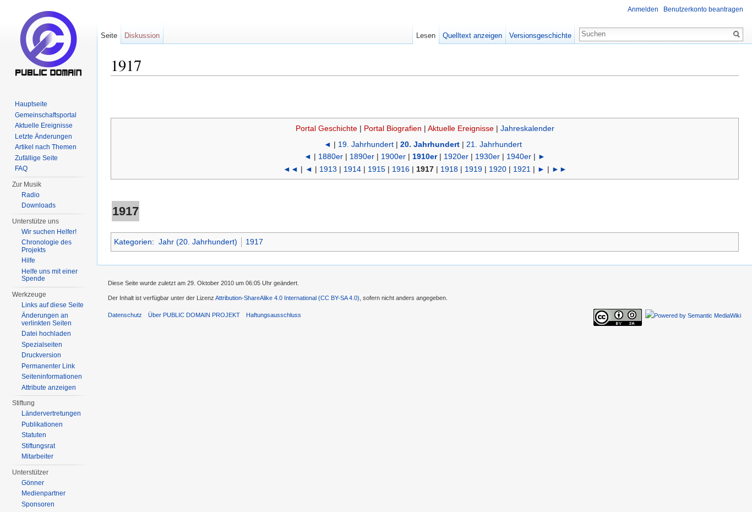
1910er (424, 156)
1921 (522, 169)
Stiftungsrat (38, 446)
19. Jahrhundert (366, 144)
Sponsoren (38, 504)
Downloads (38, 205)
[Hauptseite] (48, 44)
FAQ (21, 168)
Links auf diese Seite (52, 305)
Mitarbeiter (37, 456)
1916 (401, 169)
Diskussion (142, 35)
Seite (109, 35)
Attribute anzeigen (48, 387)
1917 (254, 241)
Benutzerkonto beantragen (703, 9)
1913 (328, 169)
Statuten (33, 435)
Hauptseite (31, 104)
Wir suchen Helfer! (49, 232)
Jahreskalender (527, 128)
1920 (497, 169)
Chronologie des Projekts (46, 246)
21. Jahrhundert (494, 144)
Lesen (425, 35)
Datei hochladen (46, 333)
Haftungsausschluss (273, 315)
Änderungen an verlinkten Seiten (46, 319)
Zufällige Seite (36, 158)
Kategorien (133, 241)
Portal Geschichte (326, 128)
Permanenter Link (48, 366)
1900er (393, 156)
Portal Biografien (393, 128)
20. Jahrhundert (430, 144)
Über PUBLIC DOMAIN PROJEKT (194, 315)
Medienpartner (43, 493)
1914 (352, 169)
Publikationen (42, 424)
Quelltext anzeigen (472, 35)
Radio (30, 195)
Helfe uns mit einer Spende (49, 275)
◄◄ (290, 169)
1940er (518, 156)
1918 (449, 169)
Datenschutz (125, 315)
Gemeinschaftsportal (46, 115)
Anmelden (643, 9)
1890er (362, 156)
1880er (330, 156)
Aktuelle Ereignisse (461, 128)
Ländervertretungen (51, 413)
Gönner (32, 483)
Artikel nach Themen (46, 147)
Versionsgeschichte (540, 35)
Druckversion (41, 355)
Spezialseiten (41, 344)
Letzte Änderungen (43, 136)
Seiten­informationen (51, 376)
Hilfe (28, 260)
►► (559, 169)
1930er (487, 156)
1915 (376, 169)
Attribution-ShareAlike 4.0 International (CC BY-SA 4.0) (287, 298)
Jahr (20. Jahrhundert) (198, 241)
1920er (456, 156)
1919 (473, 169)
